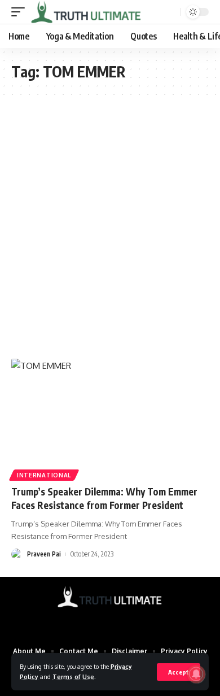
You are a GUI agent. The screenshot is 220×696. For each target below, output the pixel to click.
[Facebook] (88, 621)
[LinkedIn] (132, 621)
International (44, 475)
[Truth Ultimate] (86, 12)
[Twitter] (102, 621)
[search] (170, 12)
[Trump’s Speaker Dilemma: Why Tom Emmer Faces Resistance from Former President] (110, 418)
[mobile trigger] (20, 12)
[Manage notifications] (196, 674)
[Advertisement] (110, 227)
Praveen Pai (44, 554)
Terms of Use (73, 676)
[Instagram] (117, 621)
